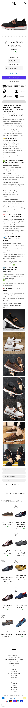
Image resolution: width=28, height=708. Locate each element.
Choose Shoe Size (14, 64)
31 (21, 37)
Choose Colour (14, 57)
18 (27, 35)
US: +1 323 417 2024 (14, 657)
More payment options (14, 81)
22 (7, 37)
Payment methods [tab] (7, 480)
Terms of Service (14, 680)
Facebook (14, 683)
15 (22, 35)
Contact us (14, 671)
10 (15, 35)
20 (4, 37)
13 (19, 35)
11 (16, 35)
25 (11, 37)
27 (15, 37)
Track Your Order (14, 661)
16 (24, 35)
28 (16, 37)
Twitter (15, 685)
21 (5, 37)
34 (25, 37)
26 (13, 37)
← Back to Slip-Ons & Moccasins (14, 493)
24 (10, 37)
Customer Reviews (14, 663)
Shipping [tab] (5, 472)
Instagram (14, 689)
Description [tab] (6, 101)
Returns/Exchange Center (14, 673)
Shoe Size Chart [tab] (7, 469)
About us (14, 669)
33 (24, 37)
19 (2, 37)
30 (19, 37)
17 (25, 35)
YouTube (15, 692)
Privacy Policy (14, 678)
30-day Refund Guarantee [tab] (9, 476)
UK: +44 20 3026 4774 (14, 655)
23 (8, 37)
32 (22, 37)
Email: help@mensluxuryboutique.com (14, 659)
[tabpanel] (14, 285)
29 (18, 37)
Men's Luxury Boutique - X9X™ (16, 695)
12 (18, 35)
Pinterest (14, 687)
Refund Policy (14, 675)
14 (21, 35)
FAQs (14, 666)
